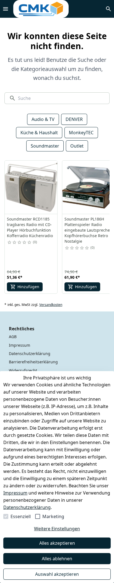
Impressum (15, 493)
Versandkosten (50, 305)
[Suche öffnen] (108, 8)
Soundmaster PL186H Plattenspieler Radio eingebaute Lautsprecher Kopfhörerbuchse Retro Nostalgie (88, 230)
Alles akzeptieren (57, 543)
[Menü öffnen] (5, 8)
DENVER (74, 119)
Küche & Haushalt (39, 133)
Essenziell (21, 516)
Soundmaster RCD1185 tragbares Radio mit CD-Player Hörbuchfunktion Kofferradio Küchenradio (30, 227)
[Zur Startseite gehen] (41, 9)
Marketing (53, 516)
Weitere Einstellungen (57, 529)
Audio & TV (43, 119)
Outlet (77, 146)
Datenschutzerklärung (27, 507)
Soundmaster (45, 146)
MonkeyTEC (81, 133)
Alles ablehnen (57, 559)
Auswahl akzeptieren (57, 574)
